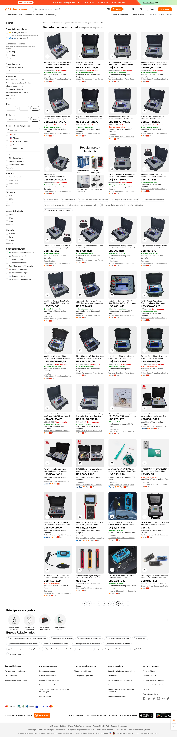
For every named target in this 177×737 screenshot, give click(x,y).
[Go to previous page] (84, 603)
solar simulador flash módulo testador (95, 200)
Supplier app (78, 715)
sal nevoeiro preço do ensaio (62, 638)
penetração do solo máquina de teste (87, 643)
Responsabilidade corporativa (16, 680)
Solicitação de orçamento (83, 676)
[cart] (141, 9)
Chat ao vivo (112, 676)
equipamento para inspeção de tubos (61, 649)
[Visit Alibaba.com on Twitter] (153, 698)
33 (113, 603)
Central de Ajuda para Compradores (121, 671)
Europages (123, 726)
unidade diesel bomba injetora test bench (24, 643)
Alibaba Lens (18, 715)
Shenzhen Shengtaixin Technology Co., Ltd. (58, 593)
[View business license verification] (110, 733)
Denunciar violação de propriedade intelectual (121, 690)
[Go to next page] (128, 603)
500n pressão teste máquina (113, 205)
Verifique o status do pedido (153, 680)
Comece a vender (149, 676)
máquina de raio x (87, 649)
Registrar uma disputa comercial (120, 680)
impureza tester (52, 200)
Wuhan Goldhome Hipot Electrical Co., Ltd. (155, 426)
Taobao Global (98, 726)
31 (104, 603)
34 (118, 603)
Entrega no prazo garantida (49, 680)
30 (99, 603)
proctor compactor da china (154, 200)
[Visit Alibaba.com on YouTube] (163, 698)
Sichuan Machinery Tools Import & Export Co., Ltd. (122, 485)
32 (109, 603)
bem (35, 108)
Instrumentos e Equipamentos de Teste (67, 23)
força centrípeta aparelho (55, 205)
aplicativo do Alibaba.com (126, 715)
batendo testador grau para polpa (118, 643)
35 (123, 603)
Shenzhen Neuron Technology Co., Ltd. (122, 431)
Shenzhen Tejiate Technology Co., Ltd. (155, 586)
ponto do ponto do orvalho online (56, 643)
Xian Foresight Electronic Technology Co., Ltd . (155, 535)
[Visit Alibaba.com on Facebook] (144, 698)
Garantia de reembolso (47, 676)
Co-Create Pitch (11, 676)
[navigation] (23, 313)
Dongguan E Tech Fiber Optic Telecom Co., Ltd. (155, 484)
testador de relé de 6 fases (145, 649)
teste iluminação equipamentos (90, 638)
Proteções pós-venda (47, 685)
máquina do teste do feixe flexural (126, 200)
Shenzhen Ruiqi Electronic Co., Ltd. (89, 588)
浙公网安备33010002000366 (128, 733)
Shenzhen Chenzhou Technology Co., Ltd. (90, 538)
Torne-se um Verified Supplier (154, 685)
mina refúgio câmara (137, 205)
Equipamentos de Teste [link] (94, 23)
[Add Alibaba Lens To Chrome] (42, 715)
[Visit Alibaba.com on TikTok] (168, 698)
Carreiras (8, 685)
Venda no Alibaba (149, 671)
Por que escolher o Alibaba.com (16, 671)
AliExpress (54, 726)
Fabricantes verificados (82, 671)
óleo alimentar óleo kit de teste (118, 638)
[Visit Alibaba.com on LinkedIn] (148, 698)
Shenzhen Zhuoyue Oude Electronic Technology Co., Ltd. (122, 538)
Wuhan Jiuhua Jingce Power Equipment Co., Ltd (58, 79)
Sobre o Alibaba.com (13, 666)
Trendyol (114, 726)
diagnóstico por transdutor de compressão (114, 649)
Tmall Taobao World (76, 726)
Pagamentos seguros (47, 671)
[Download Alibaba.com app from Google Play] (164, 715)
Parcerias (146, 689)
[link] (174, 714)
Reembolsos (113, 685)
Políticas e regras (45, 696)
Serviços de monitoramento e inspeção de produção (54, 690)
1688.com (63, 726)
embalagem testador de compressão (84, 205)
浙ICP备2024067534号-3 (150, 733)
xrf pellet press (70, 200)
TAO (107, 726)
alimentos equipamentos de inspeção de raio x (26, 649)
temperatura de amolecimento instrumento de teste (28, 638)
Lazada (88, 726)
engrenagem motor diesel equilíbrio (59, 210)
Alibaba (45, 23)
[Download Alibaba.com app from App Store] (146, 715)
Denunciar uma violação (117, 696)
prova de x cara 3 (16, 654)
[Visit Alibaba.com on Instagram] (158, 698)
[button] (108, 9)
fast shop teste (141, 638)
